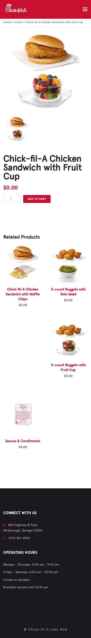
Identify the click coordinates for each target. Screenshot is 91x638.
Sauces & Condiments (22, 441)
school (18, 22)
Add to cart (37, 199)
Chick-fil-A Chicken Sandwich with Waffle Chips (23, 294)
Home (7, 22)
